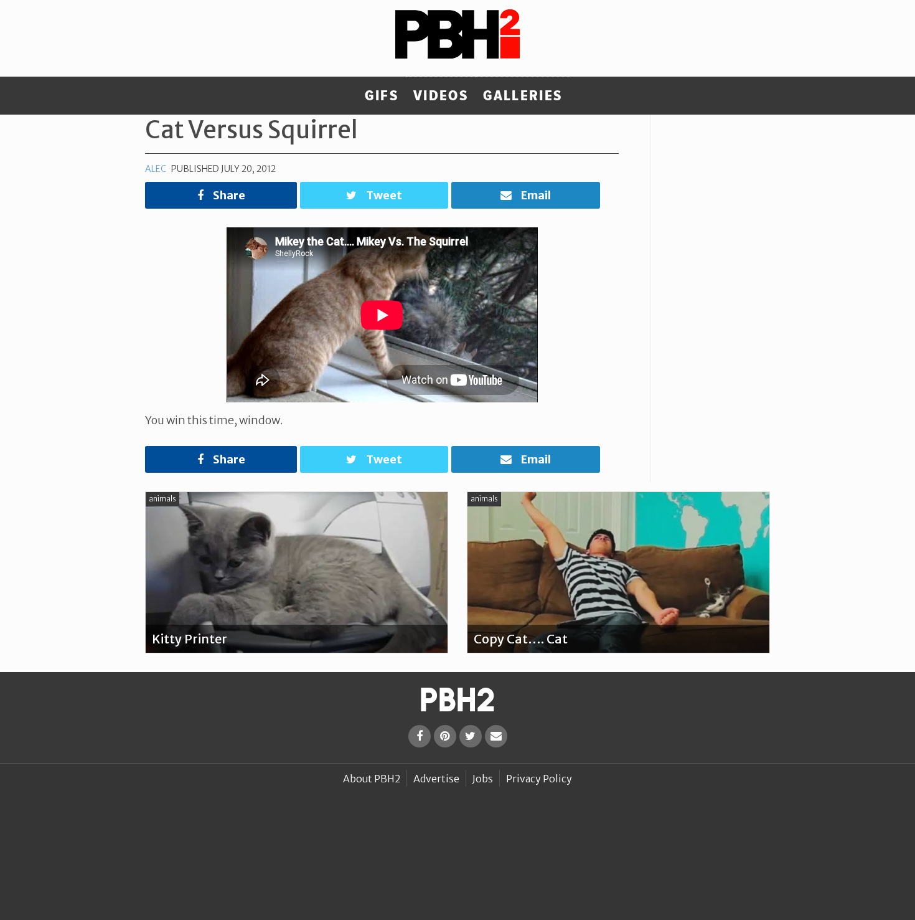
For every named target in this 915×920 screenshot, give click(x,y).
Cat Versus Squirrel (251, 130)
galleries (522, 96)
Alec (155, 168)
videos (440, 96)
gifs (381, 96)
